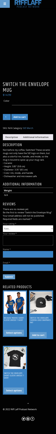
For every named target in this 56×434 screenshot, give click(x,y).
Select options (14, 332)
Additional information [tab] (36, 137)
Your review (10, 233)
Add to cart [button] (38, 335)
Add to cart (19, 117)
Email (6, 262)
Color (6, 100)
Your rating (9, 223)
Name (7, 249)
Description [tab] (11, 137)
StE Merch (28, 128)
